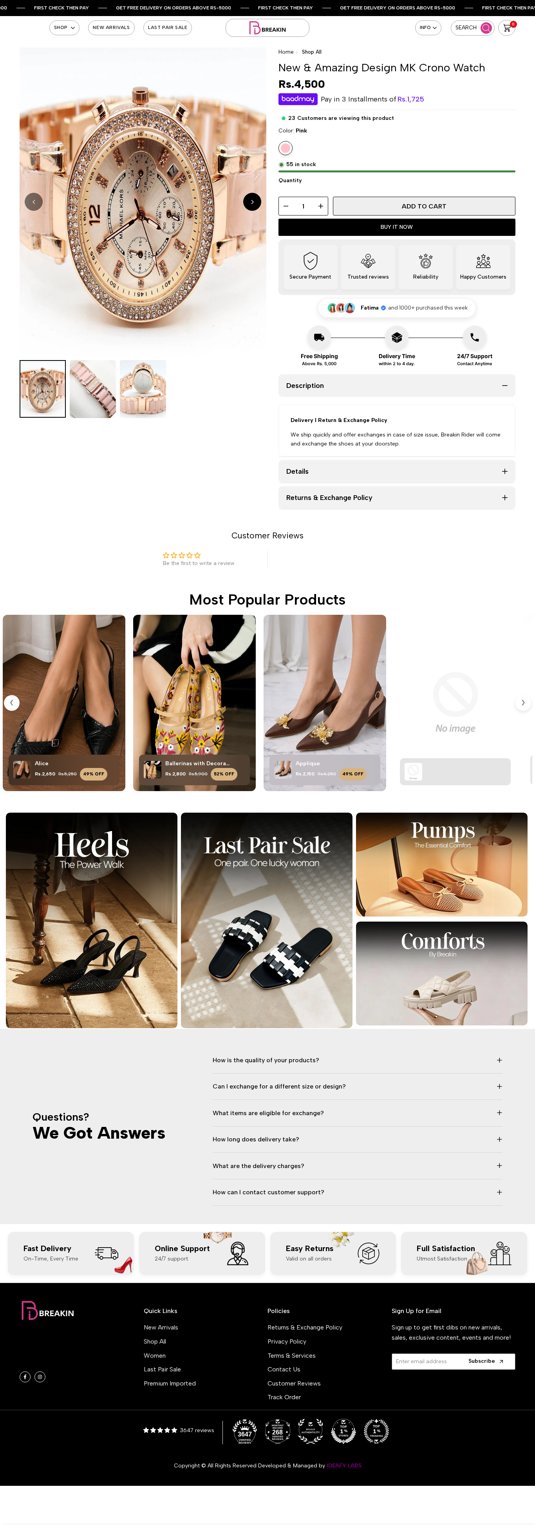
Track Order (284, 1397)
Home (286, 52)
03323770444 (61, 1360)
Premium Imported (170, 1383)
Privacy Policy (287, 1341)
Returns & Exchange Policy (305, 1327)
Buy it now (397, 227)
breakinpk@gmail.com (68, 1349)
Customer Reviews (294, 1383)
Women (155, 1355)
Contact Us (284, 1369)
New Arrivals (161, 1327)
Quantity (290, 180)
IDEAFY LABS (344, 1465)
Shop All (312, 52)
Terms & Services (292, 1355)
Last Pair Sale (162, 1369)
